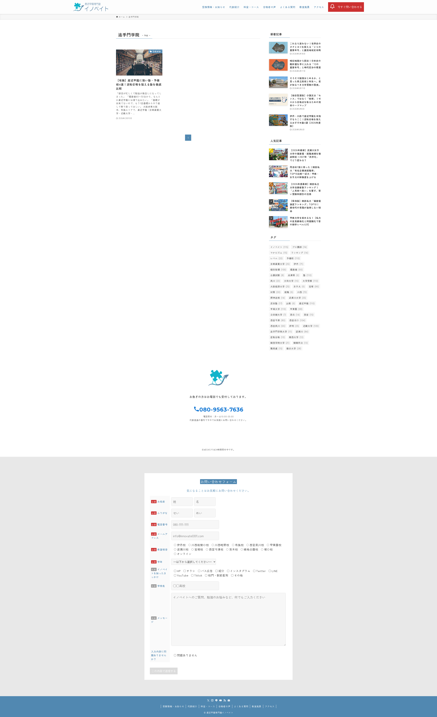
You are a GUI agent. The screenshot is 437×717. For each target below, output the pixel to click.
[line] (216, 700)
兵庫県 (293, 275)
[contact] (228, 700)
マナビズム (278, 252)
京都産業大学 (280, 264)
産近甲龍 (307, 303)
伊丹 (298, 264)
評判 (294, 326)
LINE (157, 441)
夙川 (275, 280)
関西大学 (296, 337)
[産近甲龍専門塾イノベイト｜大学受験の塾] (90, 7)
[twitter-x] (208, 700)
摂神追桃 (277, 297)
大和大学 (291, 280)
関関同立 (300, 342)
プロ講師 (299, 247)
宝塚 (314, 286)
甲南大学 (278, 309)
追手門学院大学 (281, 331)
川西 (302, 292)
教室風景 (256, 706)
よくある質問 (241, 706)
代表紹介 (192, 706)
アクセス (269, 706)
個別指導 (278, 269)
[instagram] (212, 700)
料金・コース (208, 706)
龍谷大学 (293, 348)
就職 (288, 292)
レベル (276, 258)
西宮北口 (297, 320)
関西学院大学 (280, 342)
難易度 (276, 348)
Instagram (280, 441)
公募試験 (277, 275)
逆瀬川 (302, 331)
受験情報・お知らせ (173, 706)
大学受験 (310, 280)
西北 (295, 314)
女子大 (299, 286)
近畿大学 (311, 326)
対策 (275, 292)
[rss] (224, 700)
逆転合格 (277, 337)
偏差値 (296, 269)
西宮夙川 (277, 326)
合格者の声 (224, 706)
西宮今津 (277, 320)
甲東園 (296, 309)
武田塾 (276, 303)
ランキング (299, 252)
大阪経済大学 (280, 286)
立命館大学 (278, 314)
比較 (290, 303)
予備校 (293, 258)
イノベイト (279, 247)
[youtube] (220, 700)
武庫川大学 (297, 297)
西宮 (309, 314)
